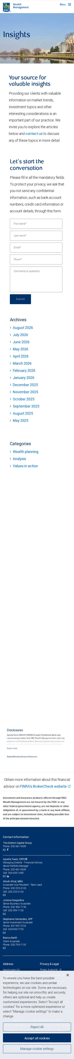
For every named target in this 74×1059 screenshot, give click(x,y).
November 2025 (25, 392)
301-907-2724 (18, 925)
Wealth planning (25, 451)
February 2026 (24, 370)
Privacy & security (49, 969)
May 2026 (20, 349)
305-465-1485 (15, 872)
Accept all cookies (37, 1038)
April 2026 (21, 356)
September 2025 (26, 406)
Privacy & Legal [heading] (49, 964)
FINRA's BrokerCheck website (43, 786)
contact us (34, 133)
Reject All (37, 1027)
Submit (20, 299)
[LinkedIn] (8, 876)
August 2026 (23, 327)
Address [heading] (8, 964)
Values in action (25, 466)
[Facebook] (8, 849)
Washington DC (11, 970)
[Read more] (12, 748)
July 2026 (20, 334)
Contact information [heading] (16, 837)
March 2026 (22, 363)
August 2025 (23, 413)
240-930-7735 (15, 929)
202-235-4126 (18, 888)
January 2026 (23, 377)
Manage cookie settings (37, 1049)
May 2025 (20, 420)
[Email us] (4, 849)
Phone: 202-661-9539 (14, 846)
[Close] (67, 975)
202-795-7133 (18, 944)
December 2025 (25, 384)
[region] (37, 1015)
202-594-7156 (18, 907)
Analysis (19, 458)
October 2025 (23, 399)
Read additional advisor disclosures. (22, 756)
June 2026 (21, 342)
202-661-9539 (18, 869)
